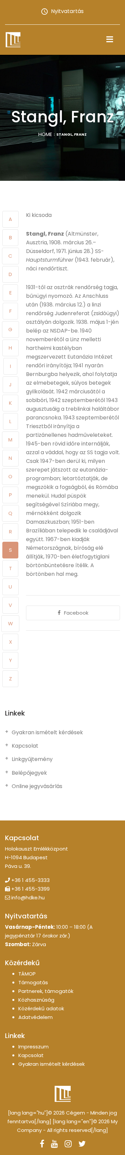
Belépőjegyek (29, 773)
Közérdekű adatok (41, 1008)
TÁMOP (27, 973)
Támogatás (33, 982)
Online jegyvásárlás (37, 786)
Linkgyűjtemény (32, 759)
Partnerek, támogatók (45, 991)
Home (45, 134)
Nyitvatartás (67, 11)
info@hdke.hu (28, 897)
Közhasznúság (36, 999)
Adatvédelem (35, 1017)
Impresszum (33, 1046)
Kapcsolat (25, 746)
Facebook (76, 612)
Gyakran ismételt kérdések (47, 732)
